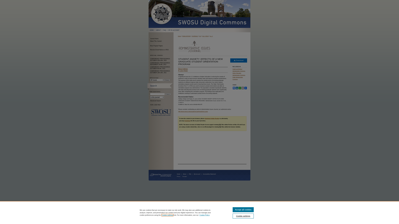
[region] (199, 212)
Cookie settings (167, 215)
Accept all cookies (243, 210)
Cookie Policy (204, 215)
